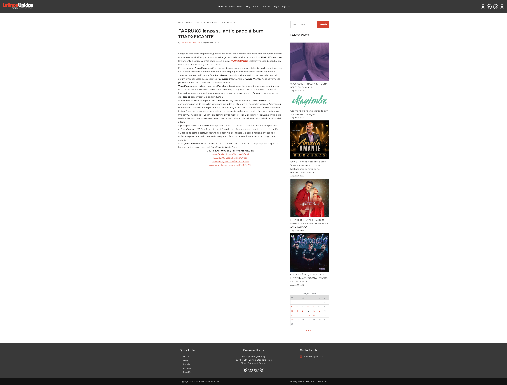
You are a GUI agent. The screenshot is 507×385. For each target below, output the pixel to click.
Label (256, 6)
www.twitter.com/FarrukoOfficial (230, 158)
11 (297, 311)
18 (297, 315)
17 (292, 315)
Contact (266, 6)
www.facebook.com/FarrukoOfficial (230, 154)
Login (276, 6)
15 (319, 311)
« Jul (308, 330)
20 (309, 315)
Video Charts (236, 6)
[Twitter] (489, 6)
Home (181, 22)
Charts (220, 6)
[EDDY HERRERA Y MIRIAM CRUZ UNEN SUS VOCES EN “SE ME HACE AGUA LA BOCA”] (309, 198)
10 (292, 311)
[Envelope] (502, 6)
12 (302, 311)
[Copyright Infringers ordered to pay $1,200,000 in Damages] (309, 101)
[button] (222, 6)
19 (302, 315)
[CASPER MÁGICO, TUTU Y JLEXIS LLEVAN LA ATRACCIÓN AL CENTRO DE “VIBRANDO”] (309, 253)
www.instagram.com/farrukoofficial (230, 161)
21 (314, 315)
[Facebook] (483, 6)
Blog (248, 6)
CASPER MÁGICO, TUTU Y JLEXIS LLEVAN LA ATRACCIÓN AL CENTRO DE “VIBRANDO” (309, 278)
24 (292, 319)
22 (319, 315)
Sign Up (286, 6)
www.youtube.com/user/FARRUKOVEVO (230, 165)
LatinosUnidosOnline (190, 42)
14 (314, 311)
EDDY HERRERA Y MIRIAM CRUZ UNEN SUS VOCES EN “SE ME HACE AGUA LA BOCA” (309, 223)
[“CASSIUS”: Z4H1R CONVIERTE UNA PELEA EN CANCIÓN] (309, 62)
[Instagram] (495, 6)
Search (323, 24)
